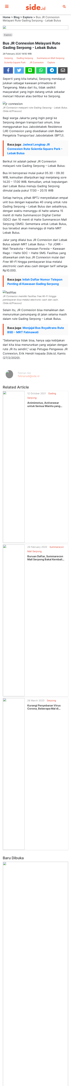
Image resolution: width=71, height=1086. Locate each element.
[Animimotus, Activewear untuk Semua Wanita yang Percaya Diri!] (14, 466)
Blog (16, 17)
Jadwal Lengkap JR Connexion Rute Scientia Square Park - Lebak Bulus (34, 149)
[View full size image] (35, 27)
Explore (28, 17)
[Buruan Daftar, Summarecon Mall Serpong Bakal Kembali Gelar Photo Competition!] (14, 620)
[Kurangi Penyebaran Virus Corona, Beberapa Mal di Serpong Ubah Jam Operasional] (14, 773)
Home (6, 17)
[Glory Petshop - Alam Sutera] (35, 1024)
